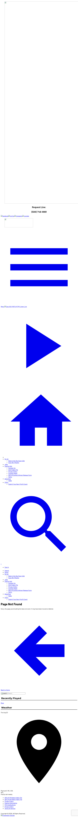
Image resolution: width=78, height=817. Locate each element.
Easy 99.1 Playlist (13, 462)
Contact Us (12, 468)
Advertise (8, 479)
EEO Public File (13, 470)
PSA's (6, 482)
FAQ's (10, 477)
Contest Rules (12, 473)
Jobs (6, 464)
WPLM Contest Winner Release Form (20, 475)
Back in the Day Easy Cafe (16, 461)
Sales (10, 480)
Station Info (8, 466)
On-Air (7, 459)
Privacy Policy (12, 471)
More (2, 703)
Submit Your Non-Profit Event (17, 484)
